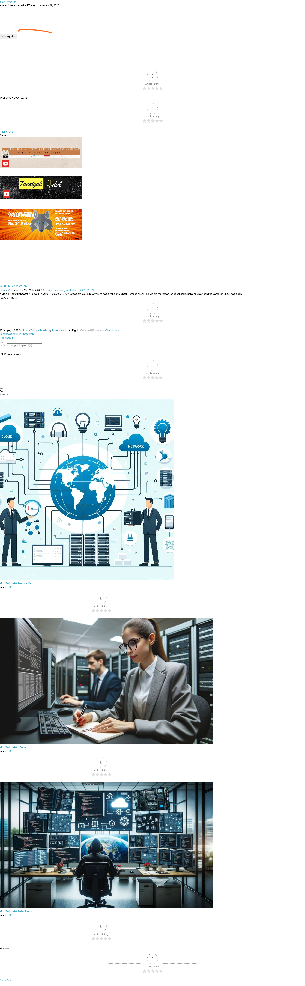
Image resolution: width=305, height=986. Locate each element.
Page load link (7, 337)
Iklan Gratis (7, 131)
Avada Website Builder (35, 330)
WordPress (112, 330)
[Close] (1, 342)
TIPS (10, 587)
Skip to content (8, 1)
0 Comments (67, 290)
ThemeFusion (59, 330)
